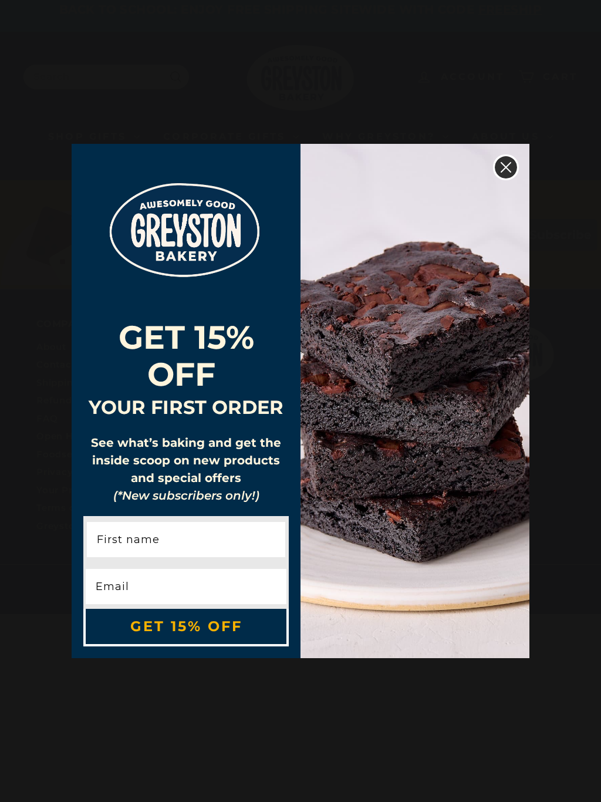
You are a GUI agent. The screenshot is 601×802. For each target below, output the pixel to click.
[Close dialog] (506, 167)
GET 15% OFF (186, 626)
